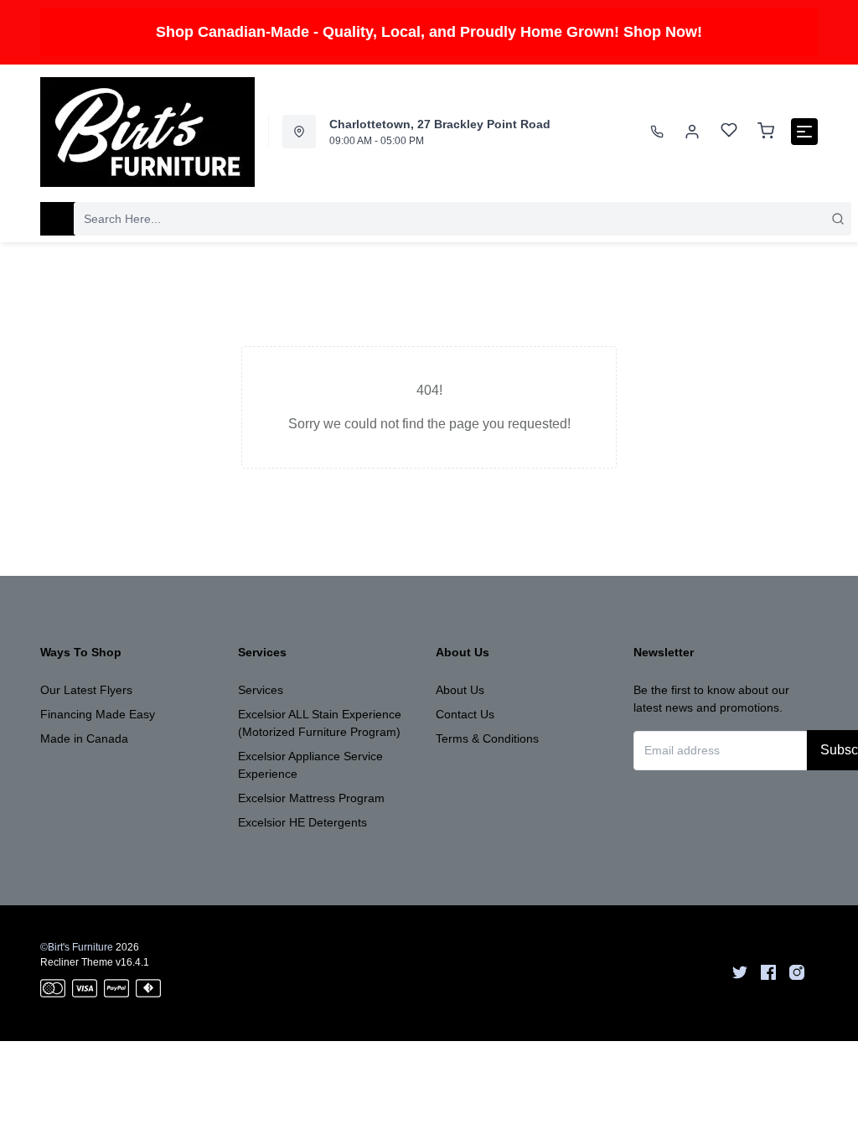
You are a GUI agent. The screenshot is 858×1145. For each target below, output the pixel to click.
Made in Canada (84, 738)
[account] (692, 131)
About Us (460, 690)
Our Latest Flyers (86, 690)
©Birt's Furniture (76, 947)
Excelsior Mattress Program (311, 798)
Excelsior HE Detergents (302, 822)
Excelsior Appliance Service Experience (310, 764)
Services (260, 690)
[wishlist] (729, 132)
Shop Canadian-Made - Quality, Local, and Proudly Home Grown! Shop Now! (429, 31)
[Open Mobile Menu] (804, 131)
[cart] (765, 132)
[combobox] (462, 219)
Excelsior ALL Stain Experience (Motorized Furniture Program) (319, 722)
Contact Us (465, 714)
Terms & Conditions (487, 738)
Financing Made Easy (97, 714)
